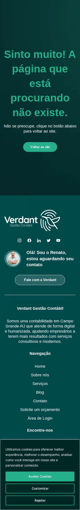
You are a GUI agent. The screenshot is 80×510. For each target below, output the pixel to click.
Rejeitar (40, 500)
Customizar (40, 488)
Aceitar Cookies (40, 476)
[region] (40, 474)
